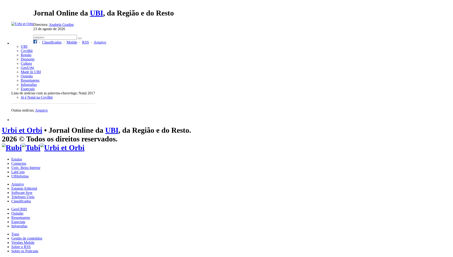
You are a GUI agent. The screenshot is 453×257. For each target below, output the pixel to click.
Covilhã (27, 51)
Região (26, 55)
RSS (85, 42)
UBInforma (20, 176)
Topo (15, 234)
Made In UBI (31, 72)
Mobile (72, 42)
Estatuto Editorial (24, 188)
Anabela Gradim (61, 25)
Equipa (16, 159)
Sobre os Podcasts (24, 251)
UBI (96, 13)
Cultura (26, 63)
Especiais (28, 89)
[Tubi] (31, 147)
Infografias (29, 85)
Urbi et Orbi (22, 130)
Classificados (52, 42)
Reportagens (30, 80)
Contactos (18, 163)
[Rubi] (12, 147)
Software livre (21, 193)
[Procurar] (80, 38)
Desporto (27, 59)
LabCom (18, 172)
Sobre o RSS (21, 247)
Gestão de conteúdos (26, 238)
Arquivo (100, 42)
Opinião (27, 76)
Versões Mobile (22, 243)
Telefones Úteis (22, 197)
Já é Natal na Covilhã (37, 97)
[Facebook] (35, 42)
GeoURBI (19, 209)
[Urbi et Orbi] (62, 147)
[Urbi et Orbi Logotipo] (22, 24)
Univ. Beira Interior (25, 168)
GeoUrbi (27, 68)
